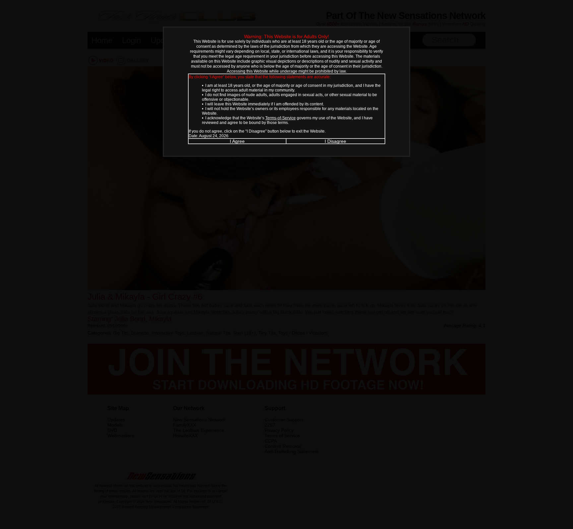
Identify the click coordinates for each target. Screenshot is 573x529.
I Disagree (335, 141)
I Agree (237, 141)
